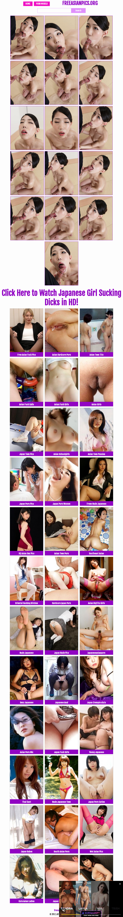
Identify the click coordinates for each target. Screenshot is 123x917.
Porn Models (42, 3)
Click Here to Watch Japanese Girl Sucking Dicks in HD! (61, 297)
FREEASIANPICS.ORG (80, 3)
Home (28, 3)
